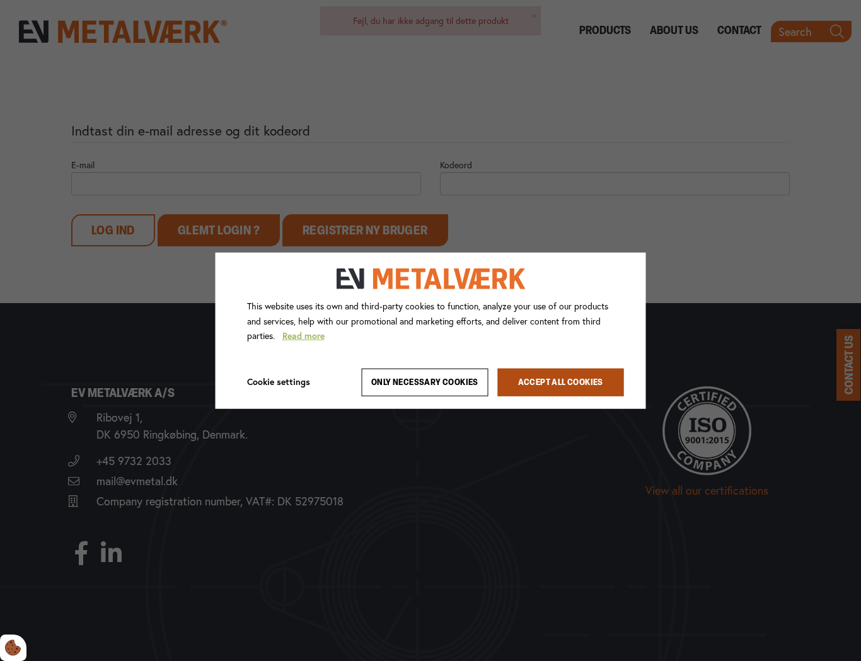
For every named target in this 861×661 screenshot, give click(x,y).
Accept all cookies (560, 382)
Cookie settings (278, 382)
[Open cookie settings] (13, 648)
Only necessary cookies (424, 382)
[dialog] (431, 330)
